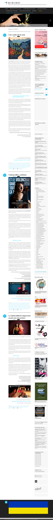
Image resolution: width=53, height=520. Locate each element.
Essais (37, 255)
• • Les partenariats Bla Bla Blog (40, 238)
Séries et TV (37, 210)
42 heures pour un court (39, 265)
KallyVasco (36, 440)
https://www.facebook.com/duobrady (26, 276)
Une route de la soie (16, 35)
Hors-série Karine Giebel (39, 227)
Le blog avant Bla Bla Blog (39, 261)
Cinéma (37, 192)
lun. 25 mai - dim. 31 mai (38, 460)
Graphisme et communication (40, 197)
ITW (36, 200)
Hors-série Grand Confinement (27, 279)
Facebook (29, 299)
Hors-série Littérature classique (40, 228)
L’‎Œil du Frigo (38, 245)
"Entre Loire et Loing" (39, 239)
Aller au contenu (2, 0)
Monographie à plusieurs (39, 182)
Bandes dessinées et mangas (40, 190)
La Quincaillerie (22, 336)
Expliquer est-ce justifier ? (39, 174)
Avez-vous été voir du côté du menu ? (39, 471)
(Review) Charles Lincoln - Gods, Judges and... (41, 447)
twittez (17, 298)
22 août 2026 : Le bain (38, 446)
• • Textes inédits (38, 254)
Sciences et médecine (39, 209)
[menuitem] (7, 9)
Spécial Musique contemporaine (40, 236)
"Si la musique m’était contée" (27, 136)
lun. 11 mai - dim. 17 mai (38, 462)
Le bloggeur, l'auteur (39, 262)
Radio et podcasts (38, 208)
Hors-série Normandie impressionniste (41, 230)
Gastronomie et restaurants (39, 196)
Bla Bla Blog (14, 3)
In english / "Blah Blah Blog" (39, 199)
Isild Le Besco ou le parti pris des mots (41, 163)
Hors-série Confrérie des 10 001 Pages (41, 222)
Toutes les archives (37, 466)
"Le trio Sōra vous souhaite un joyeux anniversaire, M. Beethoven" (24, 278)
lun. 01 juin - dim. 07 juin (38, 459)
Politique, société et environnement (40, 206)
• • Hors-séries (38, 217)
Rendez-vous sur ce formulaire (39, 423)
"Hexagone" (37, 248)
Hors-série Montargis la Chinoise (40, 229)
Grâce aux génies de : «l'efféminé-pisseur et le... (41, 443)
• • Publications (38, 247)
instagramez (21, 298)
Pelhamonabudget (38, 246)
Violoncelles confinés (17, 175)
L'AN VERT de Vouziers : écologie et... (40, 442)
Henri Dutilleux (10, 257)
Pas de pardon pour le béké (39, 160)
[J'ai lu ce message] (52, 519)
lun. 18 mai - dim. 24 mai (38, 461)
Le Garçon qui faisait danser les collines (41, 167)
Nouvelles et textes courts (39, 256)
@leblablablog (37, 124)
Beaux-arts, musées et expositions (40, 191)
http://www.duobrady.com (27, 275)
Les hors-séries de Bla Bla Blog (29, 8)
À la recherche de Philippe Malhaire (40, 156)
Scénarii (37, 257)
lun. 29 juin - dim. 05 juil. (38, 454)
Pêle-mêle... (34, 10)
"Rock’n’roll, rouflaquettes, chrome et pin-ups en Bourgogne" (24, 384)
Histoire (37, 198)
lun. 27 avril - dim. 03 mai (38, 464)
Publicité (37, 207)
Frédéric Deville (11, 265)
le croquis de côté (44, 446)
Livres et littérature (38, 201)
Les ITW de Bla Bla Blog (41, 8)
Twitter (26, 299)
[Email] (36, 481)
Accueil (6, 8)
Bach (17, 253)
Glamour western (37, 149)
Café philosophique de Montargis (40, 240)
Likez (12, 298)
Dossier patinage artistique (39, 218)
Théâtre (37, 253)
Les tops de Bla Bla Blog (39, 263)
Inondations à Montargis (39, 266)
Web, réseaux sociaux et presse (40, 215)
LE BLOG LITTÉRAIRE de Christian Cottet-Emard (41, 429)
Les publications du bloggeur (12, 10)
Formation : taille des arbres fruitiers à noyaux (41, 441)
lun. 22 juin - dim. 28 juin (38, 455)
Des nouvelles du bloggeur (25, 10)
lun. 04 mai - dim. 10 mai (38, 463)
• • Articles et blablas (38, 189)
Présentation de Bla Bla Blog (15, 8)
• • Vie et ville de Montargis (39, 264)
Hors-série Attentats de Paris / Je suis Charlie (41, 221)
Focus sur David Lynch (39, 219)
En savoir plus (36, 519)
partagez (14, 298)
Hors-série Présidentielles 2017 (40, 231)
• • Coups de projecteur (39, 216)
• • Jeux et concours (38, 237)
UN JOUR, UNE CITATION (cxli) (39, 430)
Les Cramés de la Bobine (39, 244)
